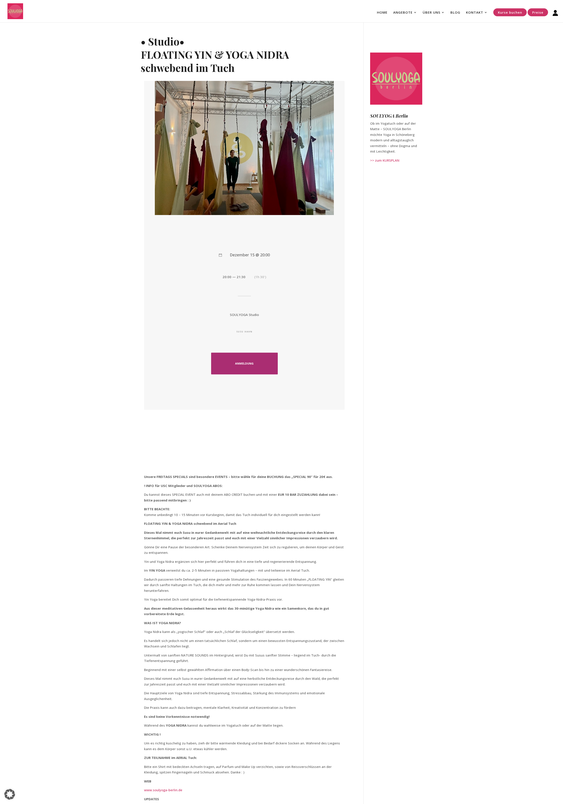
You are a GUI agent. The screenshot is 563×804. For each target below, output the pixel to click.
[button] (9, 794)
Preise (537, 12)
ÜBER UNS (431, 13)
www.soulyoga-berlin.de (163, 790)
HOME (382, 13)
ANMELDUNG (244, 363)
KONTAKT (474, 13)
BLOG (455, 13)
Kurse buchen (510, 12)
